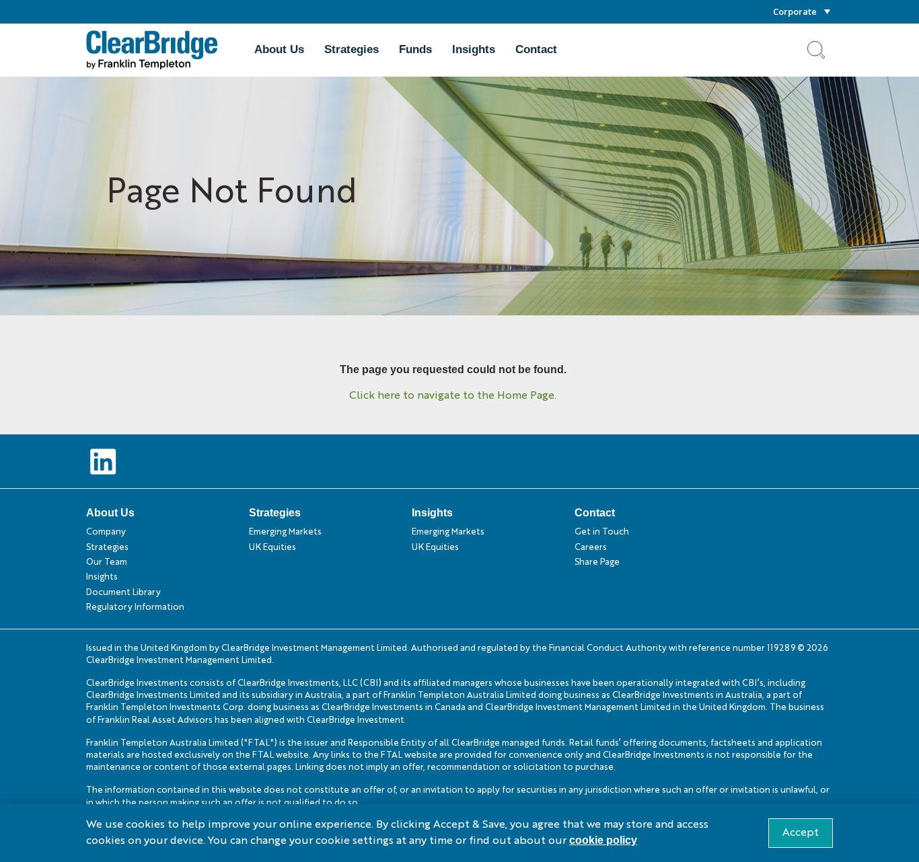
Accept (800, 833)
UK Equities (272, 547)
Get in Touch (602, 532)
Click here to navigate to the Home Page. (452, 396)
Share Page (597, 562)
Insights (473, 49)
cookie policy (603, 840)
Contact (536, 49)
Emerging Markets (285, 532)
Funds (415, 49)
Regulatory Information (135, 607)
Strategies (351, 49)
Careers (591, 547)
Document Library (123, 592)
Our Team (106, 562)
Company (106, 532)
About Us (279, 49)
